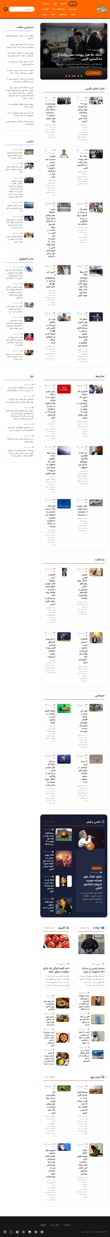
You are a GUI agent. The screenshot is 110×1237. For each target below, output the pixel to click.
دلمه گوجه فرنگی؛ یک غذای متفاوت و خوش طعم (56, 970)
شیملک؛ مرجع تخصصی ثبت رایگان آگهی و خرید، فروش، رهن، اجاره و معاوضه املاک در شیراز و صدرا (21, 453)
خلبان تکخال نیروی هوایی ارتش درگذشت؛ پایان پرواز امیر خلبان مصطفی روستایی (82, 1162)
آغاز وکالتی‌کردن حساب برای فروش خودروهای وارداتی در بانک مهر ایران (50, 1102)
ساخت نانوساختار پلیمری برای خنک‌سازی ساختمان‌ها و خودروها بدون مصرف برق (14, 324)
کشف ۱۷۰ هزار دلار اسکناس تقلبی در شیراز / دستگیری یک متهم (84, 1037)
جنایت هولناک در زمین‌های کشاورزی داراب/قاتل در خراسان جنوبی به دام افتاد (84, 1003)
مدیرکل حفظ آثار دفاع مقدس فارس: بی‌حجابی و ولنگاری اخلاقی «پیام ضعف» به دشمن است (50, 773)
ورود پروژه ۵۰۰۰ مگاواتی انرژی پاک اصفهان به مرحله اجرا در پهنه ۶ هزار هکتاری (50, 463)
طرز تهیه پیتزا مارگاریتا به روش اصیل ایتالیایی (49, 1005)
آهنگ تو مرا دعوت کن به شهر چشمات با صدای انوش (49, 886)
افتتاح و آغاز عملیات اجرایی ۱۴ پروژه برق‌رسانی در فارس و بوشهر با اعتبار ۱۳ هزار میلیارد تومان (82, 405)
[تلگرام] (17, 1232)
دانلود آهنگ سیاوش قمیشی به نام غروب (48, 906)
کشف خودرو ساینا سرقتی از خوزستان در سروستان (82, 510)
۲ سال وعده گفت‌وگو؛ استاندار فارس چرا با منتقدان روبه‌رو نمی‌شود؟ (50, 648)
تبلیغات (43, 1224)
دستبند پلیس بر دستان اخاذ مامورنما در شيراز (93, 970)
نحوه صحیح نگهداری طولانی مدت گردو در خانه (21, 105)
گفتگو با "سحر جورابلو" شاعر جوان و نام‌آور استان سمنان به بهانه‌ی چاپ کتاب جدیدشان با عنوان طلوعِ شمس (50, 589)
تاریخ (55, 3)
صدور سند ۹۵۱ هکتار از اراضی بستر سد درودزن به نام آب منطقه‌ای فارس (20, 389)
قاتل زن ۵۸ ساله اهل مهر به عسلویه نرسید (84, 1020)
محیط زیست (73, 9)
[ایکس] (23, 1232)
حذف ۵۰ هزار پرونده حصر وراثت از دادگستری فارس (80, 56)
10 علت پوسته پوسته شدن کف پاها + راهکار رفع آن (20, 440)
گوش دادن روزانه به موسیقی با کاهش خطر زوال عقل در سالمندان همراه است (14, 341)
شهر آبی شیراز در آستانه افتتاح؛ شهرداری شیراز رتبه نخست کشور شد (83, 721)
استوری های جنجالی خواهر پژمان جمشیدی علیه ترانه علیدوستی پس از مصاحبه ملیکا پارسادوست (50, 1163)
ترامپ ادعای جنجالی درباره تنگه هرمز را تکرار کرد (14, 208)
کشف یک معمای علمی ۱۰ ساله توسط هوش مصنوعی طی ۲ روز (14, 309)
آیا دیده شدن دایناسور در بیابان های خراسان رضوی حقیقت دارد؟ (82, 772)
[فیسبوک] (36, 1232)
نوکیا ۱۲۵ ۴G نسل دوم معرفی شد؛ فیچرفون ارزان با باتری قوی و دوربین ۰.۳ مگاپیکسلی (14, 274)
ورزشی (45, 14)
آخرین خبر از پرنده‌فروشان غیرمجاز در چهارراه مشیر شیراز (50, 279)
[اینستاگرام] (5, 1232)
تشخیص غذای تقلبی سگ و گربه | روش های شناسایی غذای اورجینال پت (20, 400)
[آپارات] (42, 1232)
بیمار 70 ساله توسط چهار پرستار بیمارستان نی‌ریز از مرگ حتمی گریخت (82, 112)
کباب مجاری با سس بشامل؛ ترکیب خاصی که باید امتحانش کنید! (48, 1039)
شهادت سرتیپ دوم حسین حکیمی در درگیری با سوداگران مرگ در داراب (50, 166)
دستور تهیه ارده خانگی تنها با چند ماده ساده (50, 1020)
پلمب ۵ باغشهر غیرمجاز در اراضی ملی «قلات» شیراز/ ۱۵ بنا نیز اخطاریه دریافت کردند (50, 331)
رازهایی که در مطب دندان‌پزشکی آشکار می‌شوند (20, 37)
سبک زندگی (46, 3)
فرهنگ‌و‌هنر (62, 14)
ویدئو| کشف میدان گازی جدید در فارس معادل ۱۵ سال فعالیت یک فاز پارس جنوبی (82, 1102)
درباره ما (67, 1224)
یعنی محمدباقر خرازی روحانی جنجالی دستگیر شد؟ (14, 169)
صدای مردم (45, 9)
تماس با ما (55, 1224)
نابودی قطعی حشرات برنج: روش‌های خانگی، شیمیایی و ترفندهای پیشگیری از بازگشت (82, 586)
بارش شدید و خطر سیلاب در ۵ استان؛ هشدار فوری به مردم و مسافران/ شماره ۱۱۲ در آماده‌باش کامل (50, 405)
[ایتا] (29, 1232)
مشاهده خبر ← (93, 73)
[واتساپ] (11, 1232)
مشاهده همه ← (49, 822)
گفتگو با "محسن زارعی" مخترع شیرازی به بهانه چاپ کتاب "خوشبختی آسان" (82, 651)
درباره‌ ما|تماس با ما (58, 9)
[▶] (64, 840)
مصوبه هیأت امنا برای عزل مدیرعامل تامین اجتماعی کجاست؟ (15, 155)
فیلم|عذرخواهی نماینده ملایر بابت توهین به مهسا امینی (14, 239)
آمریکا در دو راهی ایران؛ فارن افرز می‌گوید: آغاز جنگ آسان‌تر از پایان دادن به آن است (14, 223)
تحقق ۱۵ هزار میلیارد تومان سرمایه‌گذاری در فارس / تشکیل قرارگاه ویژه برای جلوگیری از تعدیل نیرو (82, 332)
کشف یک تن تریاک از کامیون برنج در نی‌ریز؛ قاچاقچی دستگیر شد (82, 217)
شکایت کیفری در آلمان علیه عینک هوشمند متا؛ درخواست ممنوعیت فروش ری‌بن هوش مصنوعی (14, 292)
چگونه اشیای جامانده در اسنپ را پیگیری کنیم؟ (50, 716)
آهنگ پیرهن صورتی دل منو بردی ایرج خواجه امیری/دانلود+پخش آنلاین (48, 862)
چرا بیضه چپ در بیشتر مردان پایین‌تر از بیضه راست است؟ (14, 357)
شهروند (72, 14)
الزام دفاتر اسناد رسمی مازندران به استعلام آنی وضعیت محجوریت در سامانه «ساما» (50, 516)
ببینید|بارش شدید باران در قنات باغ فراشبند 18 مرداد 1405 (48, 839)
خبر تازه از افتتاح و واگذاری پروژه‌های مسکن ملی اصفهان (82, 460)
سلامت (53, 14)
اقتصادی (63, 3)
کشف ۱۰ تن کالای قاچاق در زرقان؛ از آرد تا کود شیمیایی (84, 1055)
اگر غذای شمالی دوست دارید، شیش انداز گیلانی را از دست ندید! (49, 1058)
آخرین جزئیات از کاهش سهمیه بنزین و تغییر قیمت (20, 123)
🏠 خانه (73, 3)
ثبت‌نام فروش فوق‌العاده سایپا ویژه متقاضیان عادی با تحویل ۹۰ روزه (21, 429)
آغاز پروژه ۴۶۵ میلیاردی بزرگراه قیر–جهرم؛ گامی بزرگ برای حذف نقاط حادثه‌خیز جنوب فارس (82, 283)
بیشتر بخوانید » (84, 927)
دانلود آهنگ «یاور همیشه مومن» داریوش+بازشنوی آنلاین (92, 882)
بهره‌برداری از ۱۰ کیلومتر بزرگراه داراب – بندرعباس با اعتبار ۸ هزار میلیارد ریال (50, 112)
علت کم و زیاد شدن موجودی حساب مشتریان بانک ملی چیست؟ (20, 114)
